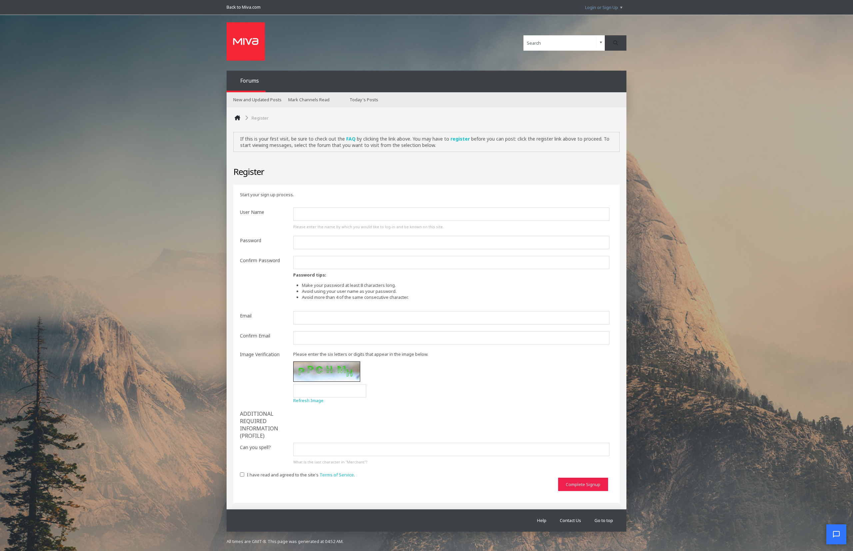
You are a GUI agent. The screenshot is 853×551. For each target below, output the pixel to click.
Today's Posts (364, 100)
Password (250, 240)
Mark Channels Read (309, 100)
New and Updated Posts (257, 100)
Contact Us (570, 520)
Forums (249, 80)
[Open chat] (836, 534)
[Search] (615, 43)
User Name (252, 212)
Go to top (603, 520)
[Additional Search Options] (601, 42)
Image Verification (260, 354)
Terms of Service (337, 475)
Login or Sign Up (601, 7)
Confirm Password (260, 260)
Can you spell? (255, 447)
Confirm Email (255, 335)
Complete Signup (583, 484)
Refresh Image (308, 400)
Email (246, 315)
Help (541, 520)
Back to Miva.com (244, 7)
